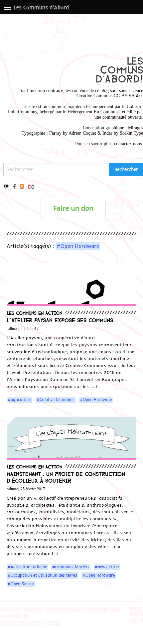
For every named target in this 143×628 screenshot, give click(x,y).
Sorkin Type (131, 133)
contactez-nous (128, 143)
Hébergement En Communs (93, 111)
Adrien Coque (82, 133)
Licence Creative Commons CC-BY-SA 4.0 (109, 93)
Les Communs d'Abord (41, 7)
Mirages (135, 127)
